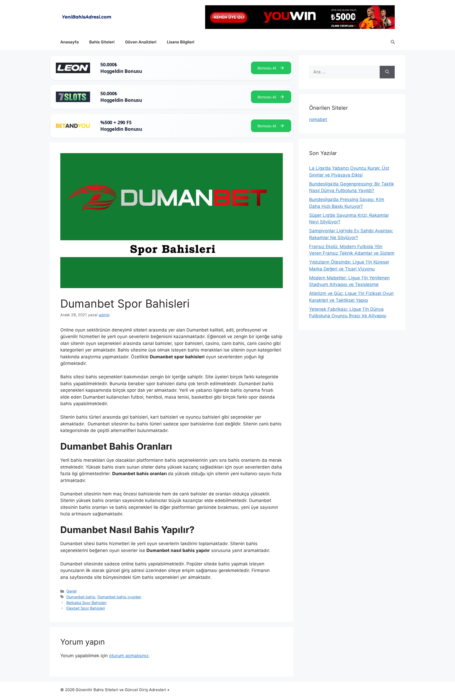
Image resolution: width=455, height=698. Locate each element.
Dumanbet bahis (80, 597)
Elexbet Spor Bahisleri (85, 608)
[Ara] (387, 72)
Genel (71, 591)
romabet (318, 119)
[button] (392, 42)
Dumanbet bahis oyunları (119, 597)
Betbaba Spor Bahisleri (86, 602)
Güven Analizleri (140, 41)
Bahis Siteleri (102, 41)
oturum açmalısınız (129, 655)
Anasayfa (69, 41)
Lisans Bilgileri (180, 41)
